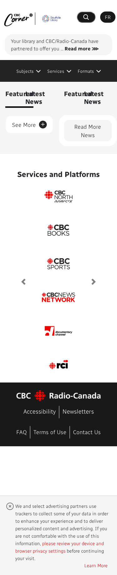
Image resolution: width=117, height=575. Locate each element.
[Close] (10, 506)
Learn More (96, 565)
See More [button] (28, 123)
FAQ (21, 432)
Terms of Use (49, 432)
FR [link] (108, 17)
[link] (28, 71)
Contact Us (87, 432)
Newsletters (78, 411)
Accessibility (39, 411)
